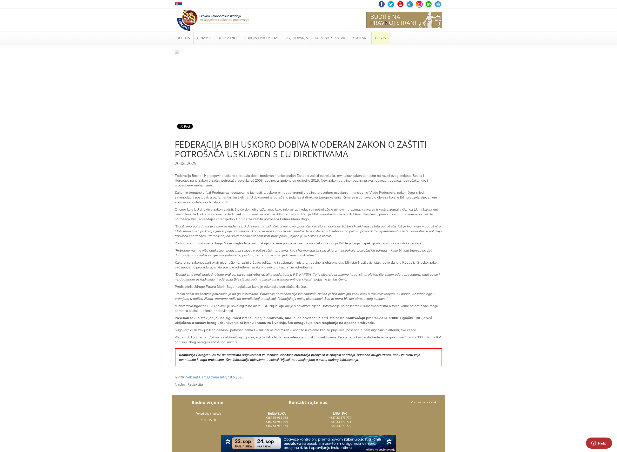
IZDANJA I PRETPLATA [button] (260, 37)
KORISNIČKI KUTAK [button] (330, 37)
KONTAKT (360, 37)
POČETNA (182, 37)
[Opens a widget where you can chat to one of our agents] (599, 444)
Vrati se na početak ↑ (425, 402)
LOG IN (380, 37)
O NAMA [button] (204, 37)
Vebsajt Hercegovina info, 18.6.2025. (215, 377)
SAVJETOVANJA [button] (296, 37)
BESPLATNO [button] (227, 37)
